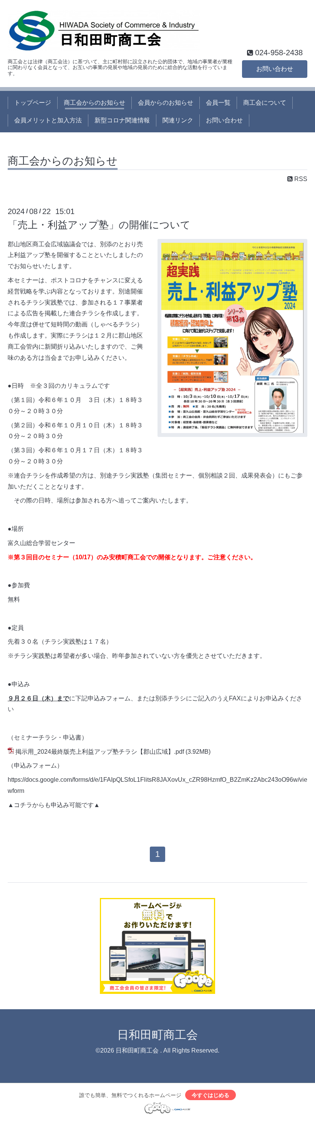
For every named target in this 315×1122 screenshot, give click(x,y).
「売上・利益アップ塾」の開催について (99, 225)
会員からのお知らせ (165, 102)
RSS (300, 179)
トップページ (32, 102)
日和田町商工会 (157, 1034)
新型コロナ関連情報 (122, 120)
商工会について (264, 102)
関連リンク (177, 120)
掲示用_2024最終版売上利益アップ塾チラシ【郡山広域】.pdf (99, 751)
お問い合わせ (274, 69)
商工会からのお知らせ (94, 102)
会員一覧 (218, 102)
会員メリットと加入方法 (48, 120)
